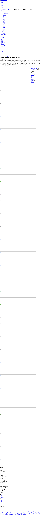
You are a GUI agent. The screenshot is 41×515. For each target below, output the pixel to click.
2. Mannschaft (4, 19)
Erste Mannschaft (8, 512)
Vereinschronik (4, 15)
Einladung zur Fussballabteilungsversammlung (36, 70)
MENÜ (1, 8)
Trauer (16, 514)
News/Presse (2, 44)
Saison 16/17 (19, 513)
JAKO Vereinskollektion (3, 37)
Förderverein (2, 46)
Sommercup (1, 514)
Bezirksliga (2, 512)
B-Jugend (32, 77)
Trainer (12, 514)
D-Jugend (32, 78)
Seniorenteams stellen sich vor (34, 68)
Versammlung (19, 514)
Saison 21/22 (38, 513)
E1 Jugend (4, 26)
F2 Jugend (4, 28)
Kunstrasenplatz (32, 81)
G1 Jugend (4, 30)
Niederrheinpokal (8, 513)
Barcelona (39, 511)
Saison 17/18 (23, 513)
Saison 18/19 (27, 513)
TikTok (2, 40)
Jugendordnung (4, 14)
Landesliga (34, 512)
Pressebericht (13, 513)
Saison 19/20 (31, 513)
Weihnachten (28, 514)
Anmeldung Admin (3, 501)
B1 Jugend (4, 22)
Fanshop (2, 47)
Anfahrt (3, 17)
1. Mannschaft (4, 18)
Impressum (2, 497)
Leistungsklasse (37, 512)
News (1, 500)
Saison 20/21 (35, 513)
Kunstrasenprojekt (3, 36)
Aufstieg (36, 511)
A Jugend (31, 511)
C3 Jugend (4, 24)
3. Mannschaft (32, 75)
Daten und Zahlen (4, 11)
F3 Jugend (4, 29)
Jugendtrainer (25, 512)
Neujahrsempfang (4, 513)
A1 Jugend (4, 21)
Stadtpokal (7, 514)
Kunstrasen (4, 33)
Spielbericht (4, 514)
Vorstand (3, 12)
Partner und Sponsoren (3, 34)
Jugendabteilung (21, 512)
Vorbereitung (24, 514)
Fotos (1, 32)
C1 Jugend (4, 23)
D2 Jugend (4, 25)
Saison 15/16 (16, 513)
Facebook (2, 39)
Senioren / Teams (3, 42)
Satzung (3, 16)
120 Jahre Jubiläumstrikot (33, 69)
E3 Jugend (4, 27)
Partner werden (4, 35)
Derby (4, 512)
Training (14, 514)
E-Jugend (32, 79)
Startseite (2, 10)
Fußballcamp (13, 512)
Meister (1, 513)
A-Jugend (32, 76)
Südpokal (10, 514)
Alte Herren (4, 20)
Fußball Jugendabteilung (5, 13)
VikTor (21, 514)
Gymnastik (2, 31)
